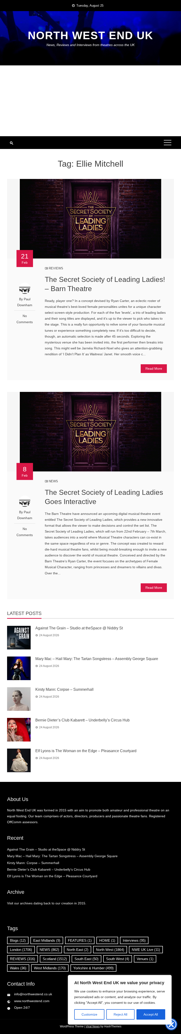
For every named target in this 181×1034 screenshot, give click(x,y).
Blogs (18, 940)
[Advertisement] (90, 101)
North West (110, 950)
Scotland (55, 959)
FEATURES (80, 940)
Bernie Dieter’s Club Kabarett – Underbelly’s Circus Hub (82, 720)
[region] (120, 1000)
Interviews (134, 940)
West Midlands (50, 968)
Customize (89, 1014)
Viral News (93, 1026)
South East (86, 959)
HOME (107, 940)
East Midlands (46, 940)
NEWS (53, 481)
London (21, 950)
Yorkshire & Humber (93, 968)
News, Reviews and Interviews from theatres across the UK (90, 45)
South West (117, 959)
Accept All (151, 1014)
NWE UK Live (146, 950)
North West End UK (90, 35)
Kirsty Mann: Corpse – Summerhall (64, 689)
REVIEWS (56, 268)
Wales (18, 968)
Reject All (120, 1014)
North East (77, 950)
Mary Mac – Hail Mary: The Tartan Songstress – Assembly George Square (96, 659)
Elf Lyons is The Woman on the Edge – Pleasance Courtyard (85, 751)
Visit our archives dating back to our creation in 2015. (46, 903)
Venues (145, 959)
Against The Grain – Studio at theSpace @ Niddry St (79, 628)
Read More (153, 368)
